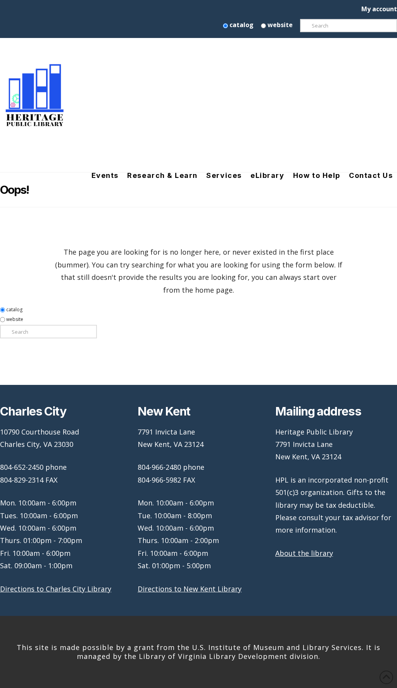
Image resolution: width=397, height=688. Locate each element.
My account (379, 9)
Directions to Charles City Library (55, 588)
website (279, 25)
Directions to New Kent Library (190, 588)
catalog (241, 25)
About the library (304, 553)
